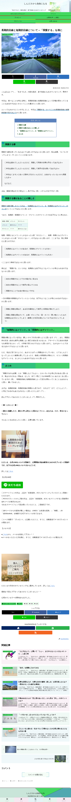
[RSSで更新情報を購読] (35, 632)
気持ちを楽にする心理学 (10, 603)
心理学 (20, 603)
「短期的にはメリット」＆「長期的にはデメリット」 (36, 131)
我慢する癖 (22, 125)
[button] (47, 82)
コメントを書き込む (35, 775)
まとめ (21, 134)
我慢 (26, 603)
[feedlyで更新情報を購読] (53, 628)
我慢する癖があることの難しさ (29, 128)
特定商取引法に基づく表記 (35, 796)
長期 (32, 603)
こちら (10, 471)
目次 (32, 120)
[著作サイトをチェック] (18, 628)
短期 (37, 603)
